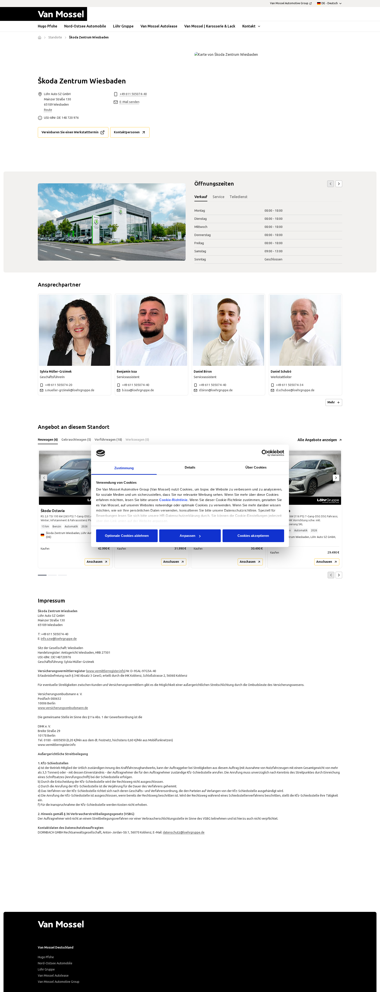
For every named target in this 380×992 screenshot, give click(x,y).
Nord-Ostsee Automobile (55, 963)
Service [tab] (218, 197)
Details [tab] (190, 467)
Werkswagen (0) (137, 440)
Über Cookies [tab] (256, 467)
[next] (336, 477)
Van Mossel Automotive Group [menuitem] (289, 3)
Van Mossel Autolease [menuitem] (159, 26)
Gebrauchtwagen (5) (76, 440)
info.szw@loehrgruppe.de (59, 639)
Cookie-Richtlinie (173, 500)
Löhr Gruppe (46, 969)
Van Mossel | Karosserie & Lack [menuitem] (209, 26)
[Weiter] (339, 183)
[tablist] (268, 197)
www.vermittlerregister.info (106, 671)
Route (48, 110)
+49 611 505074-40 (133, 94)
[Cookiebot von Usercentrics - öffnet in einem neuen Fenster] (265, 453)
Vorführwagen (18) (108, 440)
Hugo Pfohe (46, 957)
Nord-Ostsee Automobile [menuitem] (85, 26)
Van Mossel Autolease (53, 976)
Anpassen (187, 535)
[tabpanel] (268, 235)
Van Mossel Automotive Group (58, 982)
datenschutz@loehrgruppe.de (184, 832)
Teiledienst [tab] (238, 197)
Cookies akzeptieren (253, 535)
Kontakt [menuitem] (249, 26)
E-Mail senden (129, 102)
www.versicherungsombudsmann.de (63, 708)
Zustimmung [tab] (124, 468)
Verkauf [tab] (200, 197)
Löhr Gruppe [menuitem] (123, 26)
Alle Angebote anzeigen (317, 440)
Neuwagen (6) (48, 440)
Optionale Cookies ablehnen (127, 535)
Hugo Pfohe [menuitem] (47, 26)
